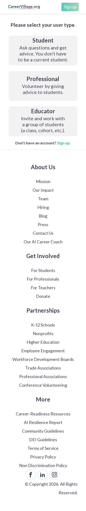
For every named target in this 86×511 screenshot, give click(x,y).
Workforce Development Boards (43, 359)
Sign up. (64, 143)
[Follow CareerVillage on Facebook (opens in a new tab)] (31, 475)
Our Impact (43, 190)
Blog (43, 215)
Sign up (70, 6)
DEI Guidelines (43, 439)
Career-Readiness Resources (43, 413)
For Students (43, 270)
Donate (43, 296)
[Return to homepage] (24, 7)
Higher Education (43, 342)
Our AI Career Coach (43, 241)
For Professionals (43, 279)
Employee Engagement (43, 350)
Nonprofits (43, 333)
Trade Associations (43, 367)
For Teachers (43, 287)
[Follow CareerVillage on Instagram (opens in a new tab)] (54, 475)
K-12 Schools (43, 324)
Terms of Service (43, 448)
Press (43, 224)
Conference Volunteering (43, 385)
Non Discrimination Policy (43, 465)
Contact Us (43, 233)
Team (43, 198)
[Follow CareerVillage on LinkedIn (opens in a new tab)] (43, 475)
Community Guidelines (43, 431)
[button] (43, 50)
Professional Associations (43, 376)
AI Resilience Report (43, 422)
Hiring (43, 207)
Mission (43, 181)
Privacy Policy (43, 456)
